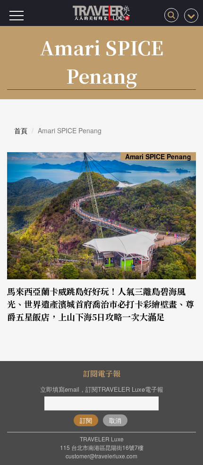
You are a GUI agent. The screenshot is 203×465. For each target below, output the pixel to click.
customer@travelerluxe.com (101, 456)
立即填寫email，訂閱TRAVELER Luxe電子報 (101, 389)
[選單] (16, 15)
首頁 (20, 130)
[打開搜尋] (171, 15)
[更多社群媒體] (191, 16)
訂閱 (86, 420)
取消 (115, 420)
